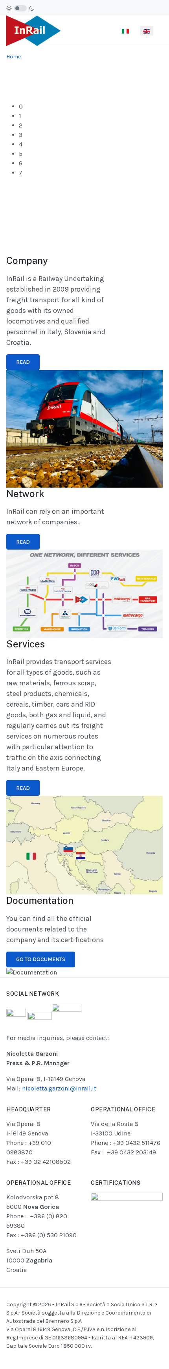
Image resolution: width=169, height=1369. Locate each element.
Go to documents (40, 959)
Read (23, 362)
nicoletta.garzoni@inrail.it (59, 1088)
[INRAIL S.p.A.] (33, 30)
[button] (91, 106)
